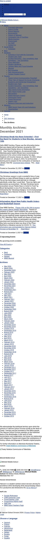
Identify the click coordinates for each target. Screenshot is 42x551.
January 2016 (9, 410)
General (27, 168)
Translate (9, 10)
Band (6, 252)
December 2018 (10, 346)
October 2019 (9, 329)
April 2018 (7, 360)
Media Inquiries (13, 39)
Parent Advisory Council (16, 96)
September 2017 (10, 373)
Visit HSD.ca (8, 12)
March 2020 (8, 319)
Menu (3, 22)
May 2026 (7, 266)
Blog (5, 51)
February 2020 (9, 321)
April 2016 (7, 404)
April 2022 (7, 276)
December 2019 (10, 325)
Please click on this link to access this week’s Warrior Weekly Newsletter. (20, 209)
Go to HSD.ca (31, 488)
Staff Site (7, 503)
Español (7, 538)
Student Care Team (15, 57)
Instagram (11, 49)
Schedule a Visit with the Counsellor (21, 55)
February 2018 (9, 364)
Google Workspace (11, 496)
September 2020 (10, 309)
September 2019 (10, 331)
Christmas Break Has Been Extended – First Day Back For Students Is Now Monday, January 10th (21, 139)
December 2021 (10, 284)
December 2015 (10, 412)
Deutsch (7, 523)
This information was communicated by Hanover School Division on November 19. (18, 227)
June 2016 (8, 401)
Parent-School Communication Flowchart (22, 78)
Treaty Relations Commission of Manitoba (21, 446)
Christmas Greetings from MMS (14, 172)
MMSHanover (20, 472)
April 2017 (7, 383)
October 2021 (9, 288)
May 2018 (7, 358)
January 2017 (9, 389)
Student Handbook (14, 64)
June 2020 (8, 313)
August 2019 (8, 332)
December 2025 (10, 270)
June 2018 (8, 356)
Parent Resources (14, 99)
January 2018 (9, 366)
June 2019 (8, 334)
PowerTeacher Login (11, 500)
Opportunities (13, 109)
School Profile (13, 29)
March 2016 (8, 406)
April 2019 (7, 338)
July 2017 (7, 377)
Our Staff (11, 43)
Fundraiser (8, 254)
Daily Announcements (16, 72)
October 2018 (9, 350)
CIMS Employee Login (12, 498)
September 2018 (10, 352)
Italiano (6, 532)
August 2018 (8, 354)
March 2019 (8, 340)
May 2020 (7, 315)
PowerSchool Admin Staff (13, 501)
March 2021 (8, 297)
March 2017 (8, 385)
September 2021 (10, 290)
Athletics (7, 105)
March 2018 (8, 362)
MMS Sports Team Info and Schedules (22, 107)
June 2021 (8, 294)
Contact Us (12, 45)
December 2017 (10, 367)
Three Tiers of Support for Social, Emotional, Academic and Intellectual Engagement (24, 81)
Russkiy (7, 534)
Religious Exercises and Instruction (20, 103)
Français (7, 526)
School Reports (13, 31)
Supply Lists (12, 101)
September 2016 (10, 397)
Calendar (7, 111)
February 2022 (9, 280)
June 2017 (8, 379)
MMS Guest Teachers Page (14, 505)
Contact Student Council (16, 74)
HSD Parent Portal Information (19, 90)
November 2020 (10, 305)
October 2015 (9, 416)
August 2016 (8, 399)
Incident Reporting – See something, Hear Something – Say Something (23, 60)
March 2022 (8, 278)
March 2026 (8, 268)
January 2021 (9, 301)
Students (7, 53)
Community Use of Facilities (18, 37)
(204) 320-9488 (11, 6)
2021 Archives (9, 119)
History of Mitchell (14, 35)
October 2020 (9, 307)
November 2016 (10, 393)
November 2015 (10, 414)
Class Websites (14, 62)
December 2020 (10, 303)
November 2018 (10, 348)
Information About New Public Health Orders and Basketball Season (19, 202)
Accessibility (12, 33)
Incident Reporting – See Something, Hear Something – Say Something (23, 87)
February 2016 (9, 408)
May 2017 (7, 381)
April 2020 (7, 317)
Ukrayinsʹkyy (8, 528)
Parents (7, 76)
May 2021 (7, 296)
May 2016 (7, 403)
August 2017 (8, 375)
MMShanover (7, 472)
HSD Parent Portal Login (17, 92)
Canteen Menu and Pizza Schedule (20, 66)
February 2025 (9, 272)
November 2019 (10, 327)
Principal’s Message (15, 27)
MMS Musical (9, 258)
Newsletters (12, 94)
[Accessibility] (3, 509)
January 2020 (9, 323)
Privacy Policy (30, 513)
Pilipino (6, 525)
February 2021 (9, 299)
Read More (4, 194)
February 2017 (9, 387)
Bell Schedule (13, 70)
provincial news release (21, 163)
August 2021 (8, 292)
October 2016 (9, 395)
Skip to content (5, 1)
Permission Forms (14, 97)
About (6, 26)
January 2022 (9, 282)
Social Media (8, 47)
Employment (12, 41)
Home (6, 115)
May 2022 (7, 274)
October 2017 (9, 371)
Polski (6, 536)
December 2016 (10, 391)
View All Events (6, 244)
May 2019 (7, 336)
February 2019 (9, 342)
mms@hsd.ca (11, 8)
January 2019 (9, 344)
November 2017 (10, 369)
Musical (11, 68)
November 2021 (10, 286)
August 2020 (8, 311)
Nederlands (8, 530)
